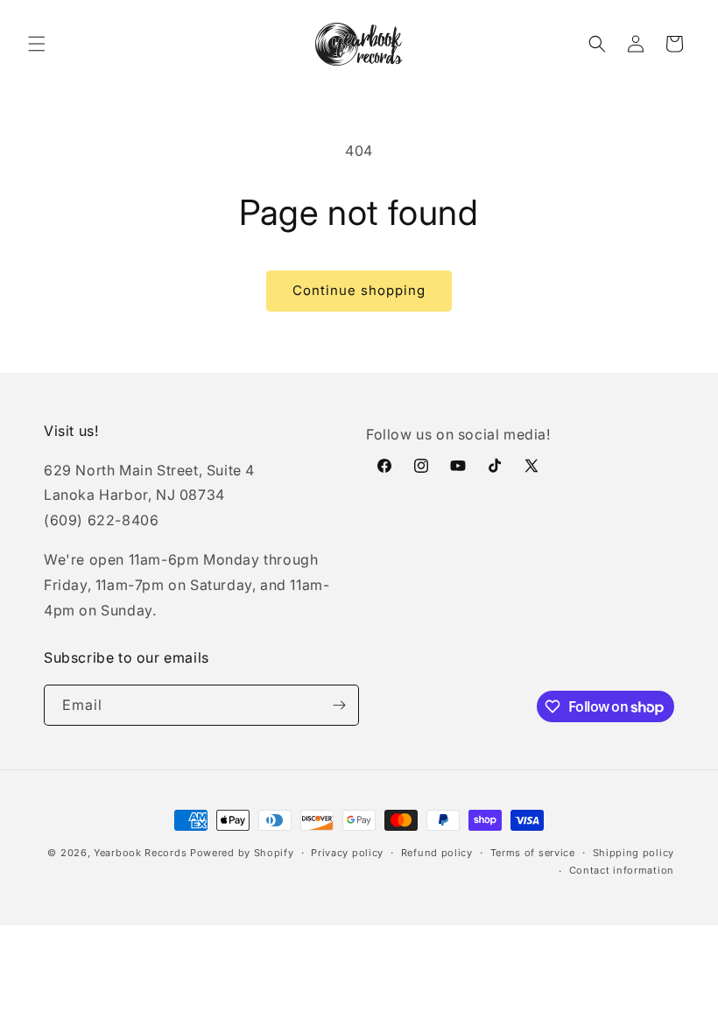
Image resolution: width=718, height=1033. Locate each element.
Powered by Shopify (242, 853)
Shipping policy (634, 853)
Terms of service (532, 853)
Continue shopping (359, 290)
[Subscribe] (339, 705)
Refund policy (437, 853)
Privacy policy (347, 853)
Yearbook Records (140, 853)
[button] (37, 44)
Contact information (621, 870)
